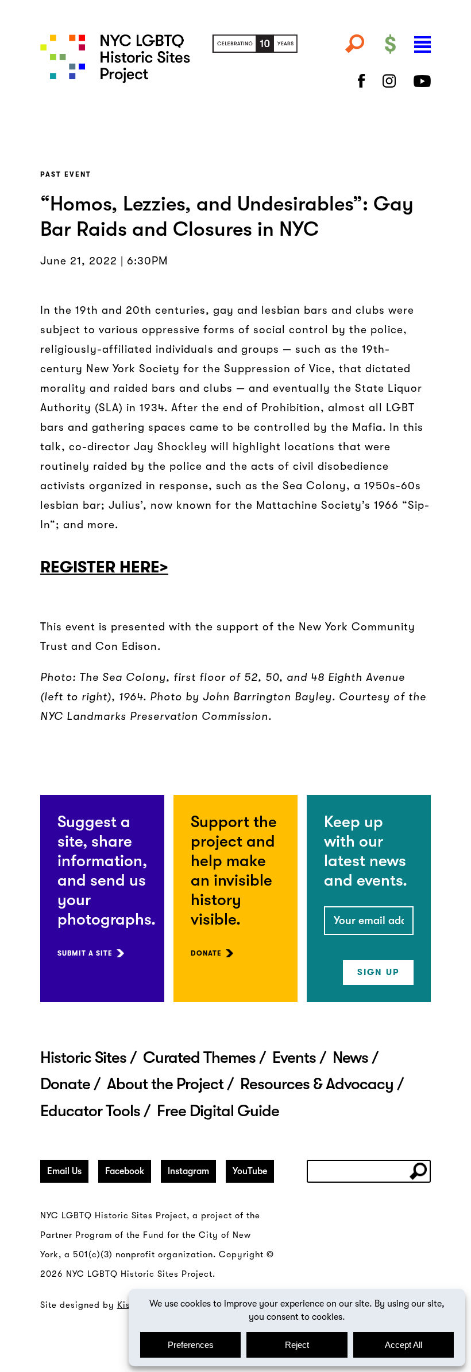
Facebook (124, 1171)
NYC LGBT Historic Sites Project (169, 65)
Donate (206, 953)
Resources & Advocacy (316, 1084)
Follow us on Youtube (422, 81)
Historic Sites (83, 1058)
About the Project (165, 1084)
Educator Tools (90, 1111)
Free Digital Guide (218, 1111)
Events (294, 1058)
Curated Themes (199, 1058)
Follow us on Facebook (361, 81)
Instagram (188, 1171)
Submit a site (85, 953)
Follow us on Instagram (389, 81)
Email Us (64, 1171)
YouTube (250, 1171)
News (350, 1058)
